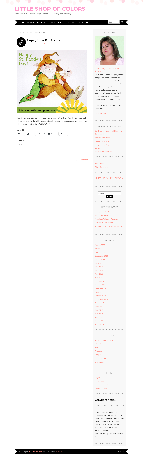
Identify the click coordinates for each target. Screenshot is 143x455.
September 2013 (101, 256)
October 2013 (100, 252)
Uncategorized (100, 358)
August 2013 (100, 259)
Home (22, 22)
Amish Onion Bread (102, 138)
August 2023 (100, 245)
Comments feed (101, 385)
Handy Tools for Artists (104, 212)
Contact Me (83, 22)
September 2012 (101, 299)
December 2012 (101, 288)
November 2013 (101, 249)
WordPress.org (101, 388)
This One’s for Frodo (103, 215)
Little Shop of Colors (50, 8)
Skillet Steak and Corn (103, 152)
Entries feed (99, 381)
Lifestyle (39, 44)
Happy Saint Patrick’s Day (45, 40)
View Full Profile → (102, 113)
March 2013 (99, 277)
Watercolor (48, 44)
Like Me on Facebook (109, 178)
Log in (97, 378)
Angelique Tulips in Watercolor (107, 219)
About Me (70, 22)
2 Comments (83, 160)
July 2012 (98, 306)
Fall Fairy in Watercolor (104, 223)
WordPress (60, 452)
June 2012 (99, 310)
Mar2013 (21, 43)
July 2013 (98, 263)
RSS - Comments (101, 167)
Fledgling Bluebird (102, 141)
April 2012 (99, 317)
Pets (97, 347)
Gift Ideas (41, 22)
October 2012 (100, 296)
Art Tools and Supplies (104, 340)
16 (21, 40)
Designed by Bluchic (121, 451)
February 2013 (100, 281)
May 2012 (99, 314)
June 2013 (99, 267)
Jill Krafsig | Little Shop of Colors (107, 69)
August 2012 (100, 303)
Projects (98, 351)
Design (30, 22)
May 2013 (99, 270)
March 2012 (99, 321)
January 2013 (100, 285)
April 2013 (99, 274)
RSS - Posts (100, 163)
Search (109, 196)
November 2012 (101, 292)
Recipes (98, 355)
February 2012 (100, 324)
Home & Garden (56, 22)
